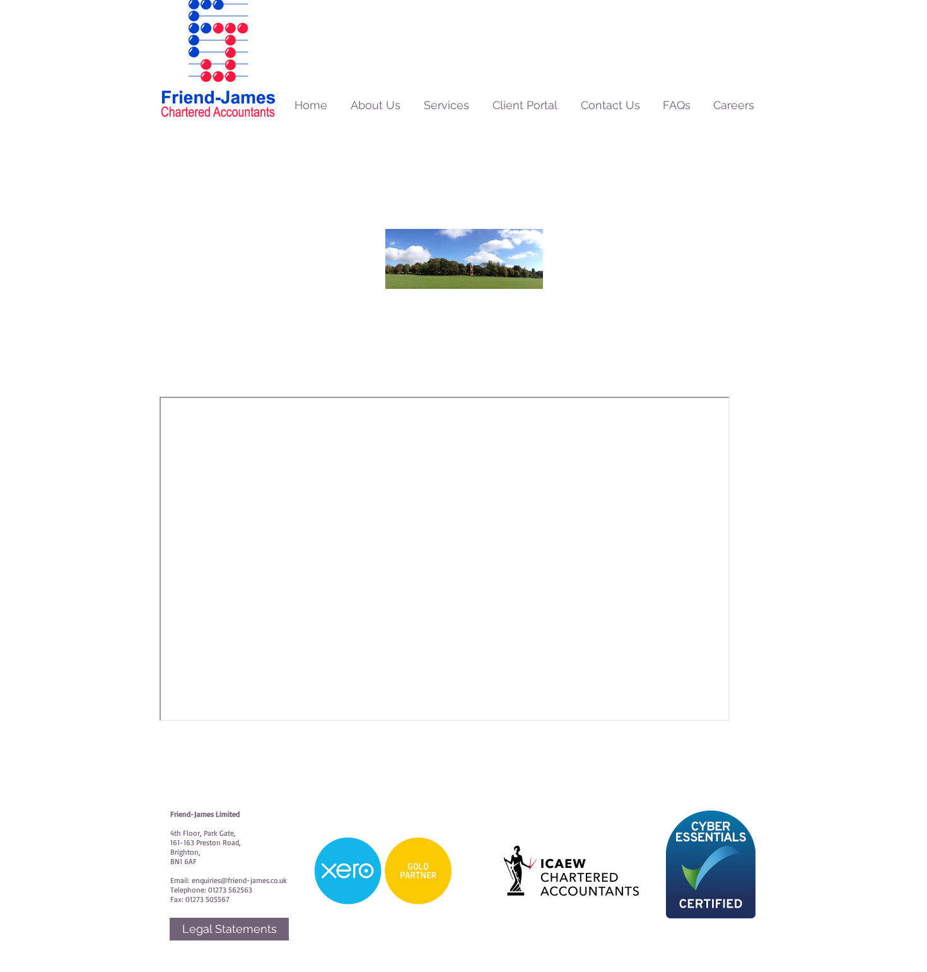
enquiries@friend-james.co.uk (239, 880)
